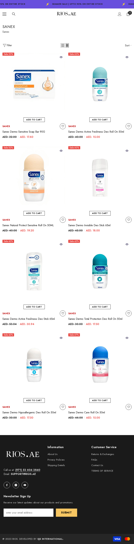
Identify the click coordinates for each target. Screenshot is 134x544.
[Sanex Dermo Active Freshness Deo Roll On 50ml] (100, 84)
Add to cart (34, 119)
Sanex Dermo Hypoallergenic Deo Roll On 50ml (29, 412)
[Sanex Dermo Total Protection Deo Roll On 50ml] (100, 271)
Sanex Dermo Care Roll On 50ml (86, 412)
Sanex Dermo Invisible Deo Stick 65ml (89, 225)
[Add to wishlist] (63, 126)
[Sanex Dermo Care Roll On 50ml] (100, 365)
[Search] (14, 14)
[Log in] (119, 14)
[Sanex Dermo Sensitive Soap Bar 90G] (34, 84)
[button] (63, 45)
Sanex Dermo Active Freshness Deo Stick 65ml (28, 319)
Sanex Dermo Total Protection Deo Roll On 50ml (95, 319)
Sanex (6, 126)
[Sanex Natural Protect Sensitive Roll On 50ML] (34, 177)
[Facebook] (7, 485)
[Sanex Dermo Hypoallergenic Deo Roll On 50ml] (34, 365)
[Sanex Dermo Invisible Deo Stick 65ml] (100, 177)
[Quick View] (61, 57)
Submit (66, 512)
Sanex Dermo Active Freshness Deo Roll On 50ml (96, 131)
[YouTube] (25, 485)
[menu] (4, 14)
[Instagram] (16, 485)
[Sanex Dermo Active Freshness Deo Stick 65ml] (34, 271)
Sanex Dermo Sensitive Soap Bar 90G (23, 131)
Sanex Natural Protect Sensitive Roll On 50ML (28, 225)
